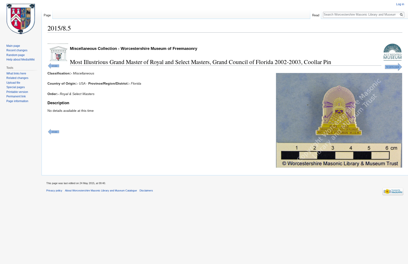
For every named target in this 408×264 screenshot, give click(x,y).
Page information (17, 101)
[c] (53, 132)
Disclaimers (146, 190)
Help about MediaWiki (20, 59)
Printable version (17, 92)
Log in (400, 4)
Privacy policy (54, 190)
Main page (13, 46)
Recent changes (16, 50)
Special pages (15, 87)
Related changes (17, 78)
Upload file (13, 82)
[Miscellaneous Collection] (53, 65)
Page (47, 15)
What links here (16, 73)
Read (315, 15)
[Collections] (393, 67)
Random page (15, 55)
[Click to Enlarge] (339, 120)
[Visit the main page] (21, 19)
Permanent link (16, 96)
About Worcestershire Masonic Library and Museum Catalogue (101, 190)
